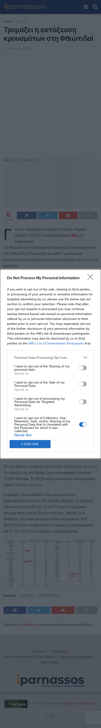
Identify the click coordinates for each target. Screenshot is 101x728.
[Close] (91, 278)
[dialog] (50, 364)
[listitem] (50, 357)
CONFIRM (30, 444)
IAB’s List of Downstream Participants (56, 343)
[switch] (83, 368)
